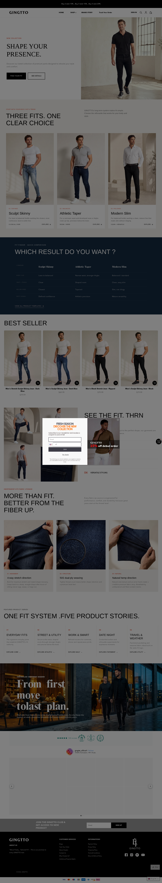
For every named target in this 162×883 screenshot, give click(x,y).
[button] (51, 444)
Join (65, 449)
